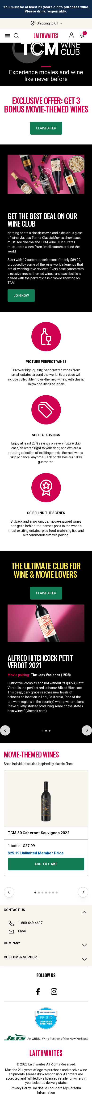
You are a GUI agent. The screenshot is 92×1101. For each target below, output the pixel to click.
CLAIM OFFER (46, 128)
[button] (46, 23)
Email (22, 931)
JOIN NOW (21, 295)
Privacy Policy (21, 1088)
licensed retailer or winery (64, 1078)
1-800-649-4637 (30, 923)
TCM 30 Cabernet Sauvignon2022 (38, 833)
